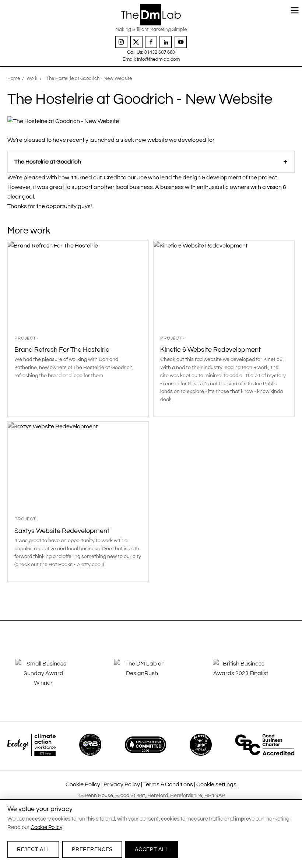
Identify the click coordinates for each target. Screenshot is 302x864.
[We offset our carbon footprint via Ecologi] (31, 745)
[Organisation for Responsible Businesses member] (90, 745)
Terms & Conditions (168, 784)
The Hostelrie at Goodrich (47, 162)
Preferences (92, 849)
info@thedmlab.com (158, 59)
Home (13, 78)
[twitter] (136, 42)
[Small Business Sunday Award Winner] (52, 678)
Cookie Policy (83, 784)
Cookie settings (216, 784)
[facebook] (151, 42)
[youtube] (181, 42)
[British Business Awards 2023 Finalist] (250, 678)
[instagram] (121, 42)
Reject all (33, 849)
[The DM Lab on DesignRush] (151, 678)
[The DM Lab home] (151, 14)
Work (32, 78)
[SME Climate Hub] (145, 745)
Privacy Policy (121, 784)
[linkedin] (165, 42)
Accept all (151, 849)
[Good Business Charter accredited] (265, 745)
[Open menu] (294, 10)
